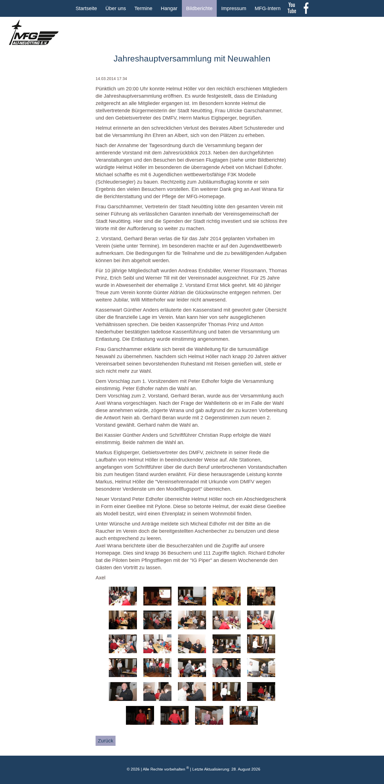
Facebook (306, 8)
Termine (143, 8)
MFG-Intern (268, 8)
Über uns (115, 8)
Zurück (105, 741)
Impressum (233, 8)
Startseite (86, 8)
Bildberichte (199, 8)
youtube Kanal (292, 8)
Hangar (169, 8)
